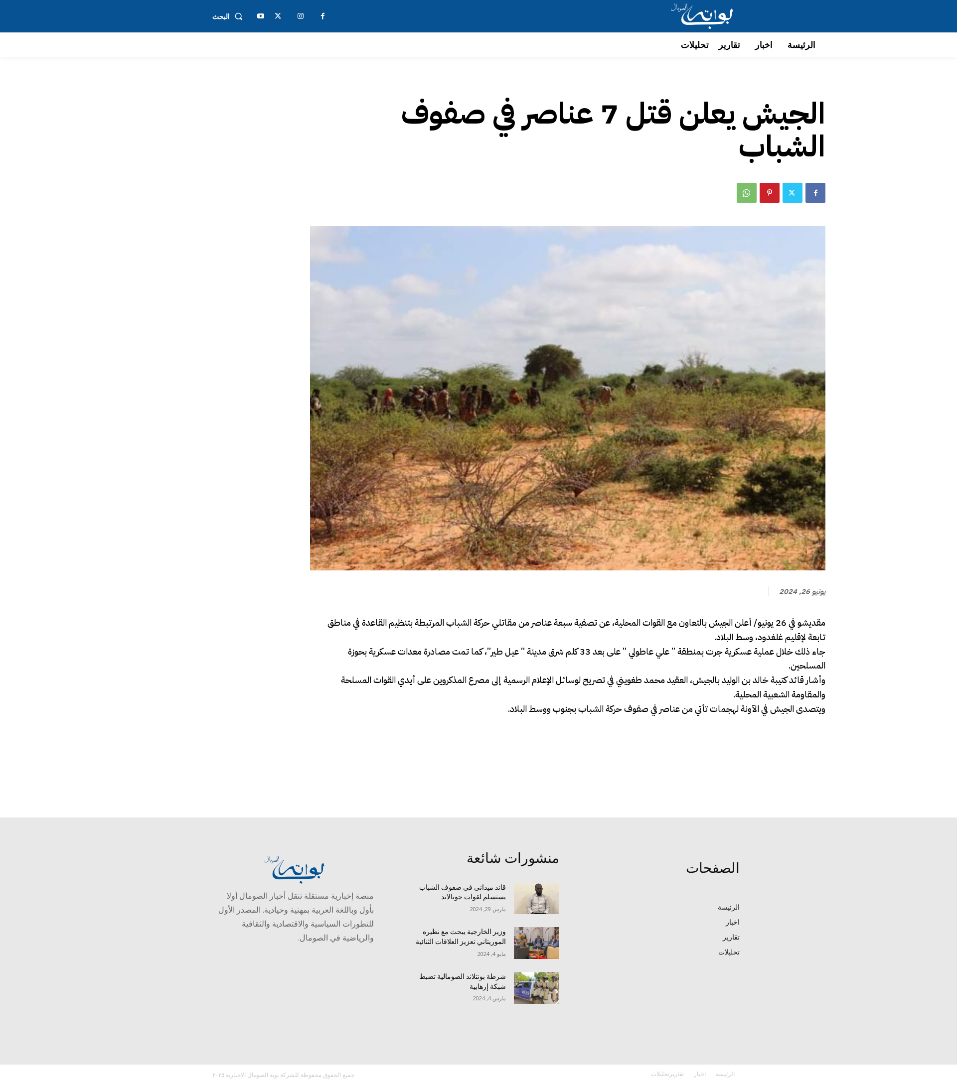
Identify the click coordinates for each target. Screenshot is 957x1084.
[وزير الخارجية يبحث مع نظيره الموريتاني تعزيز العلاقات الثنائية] (536, 943)
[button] (229, 16)
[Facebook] (815, 193)
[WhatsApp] (747, 193)
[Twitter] (792, 193)
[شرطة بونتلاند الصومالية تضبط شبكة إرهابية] (536, 988)
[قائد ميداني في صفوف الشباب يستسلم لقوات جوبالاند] (536, 899)
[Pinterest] (770, 193)
